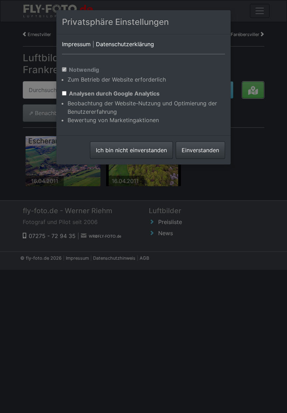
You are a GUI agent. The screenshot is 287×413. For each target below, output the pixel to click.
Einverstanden (200, 150)
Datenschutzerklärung (125, 44)
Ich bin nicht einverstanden (131, 150)
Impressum (76, 44)
